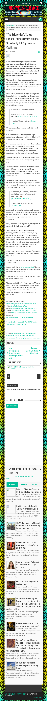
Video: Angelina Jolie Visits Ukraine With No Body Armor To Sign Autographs (28, 565)
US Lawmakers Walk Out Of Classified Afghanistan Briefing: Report (27, 665)
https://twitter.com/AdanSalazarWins (24, 310)
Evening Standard (27, 267)
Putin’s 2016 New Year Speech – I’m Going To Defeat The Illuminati (28, 490)
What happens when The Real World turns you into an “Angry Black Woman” (27, 545)
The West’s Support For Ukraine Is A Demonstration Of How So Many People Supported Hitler (28, 526)
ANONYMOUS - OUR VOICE (15, 694)
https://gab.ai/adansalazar (19, 306)
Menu (6, 3)
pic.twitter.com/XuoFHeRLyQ (21, 199)
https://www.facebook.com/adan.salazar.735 (21, 317)
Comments (23, 484)
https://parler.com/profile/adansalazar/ (24, 313)
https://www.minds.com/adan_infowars (24, 308)
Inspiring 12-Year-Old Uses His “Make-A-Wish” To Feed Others (27, 507)
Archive (34, 484)
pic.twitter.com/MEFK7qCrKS (27, 116)
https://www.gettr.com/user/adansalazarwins (21, 304)
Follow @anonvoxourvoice (24, 476)
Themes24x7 (37, 697)
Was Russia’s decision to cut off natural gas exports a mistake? (27, 624)
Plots (8, 478)
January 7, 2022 (16, 205)
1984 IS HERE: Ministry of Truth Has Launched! (27, 583)
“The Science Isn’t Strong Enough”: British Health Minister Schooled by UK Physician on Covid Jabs (22, 40)
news (13, 51)
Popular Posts (12, 485)
